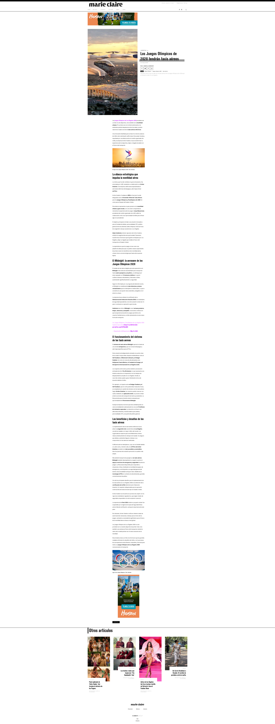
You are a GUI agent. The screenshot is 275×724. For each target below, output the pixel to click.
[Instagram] (181, 10)
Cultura (91, 679)
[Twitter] (145, 68)
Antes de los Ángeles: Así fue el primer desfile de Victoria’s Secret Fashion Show (148, 685)
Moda (142, 679)
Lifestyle (143, 50)
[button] (186, 9)
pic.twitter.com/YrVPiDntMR (120, 327)
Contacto (145, 709)
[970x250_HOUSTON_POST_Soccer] (113, 25)
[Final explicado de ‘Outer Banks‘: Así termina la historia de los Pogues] (99, 659)
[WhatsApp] (151, 68)
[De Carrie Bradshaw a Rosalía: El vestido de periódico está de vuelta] (176, 653)
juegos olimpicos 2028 (157, 71)
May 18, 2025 (134, 331)
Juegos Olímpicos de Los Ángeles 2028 (125, 120)
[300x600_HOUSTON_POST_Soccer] (128, 619)
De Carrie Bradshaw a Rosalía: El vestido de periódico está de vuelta (178, 673)
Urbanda (137, 720)
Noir (137, 718)
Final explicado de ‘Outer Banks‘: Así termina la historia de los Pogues (95, 685)
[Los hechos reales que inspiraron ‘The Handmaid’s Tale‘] (124, 653)
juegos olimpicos (148, 71)
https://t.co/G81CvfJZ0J (130, 325)
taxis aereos (165, 71)
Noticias (138, 709)
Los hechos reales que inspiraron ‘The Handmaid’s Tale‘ (127, 673)
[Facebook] (179, 10)
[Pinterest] (148, 68)
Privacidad (130, 709)
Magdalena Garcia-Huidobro (94, 691)
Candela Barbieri (148, 66)
